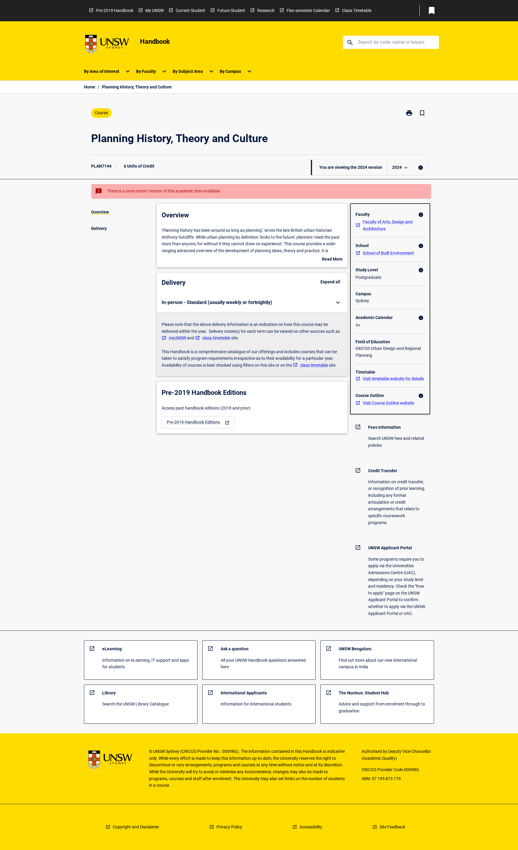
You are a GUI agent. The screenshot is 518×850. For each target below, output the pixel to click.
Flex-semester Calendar (308, 10)
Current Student (190, 10)
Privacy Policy (229, 827)
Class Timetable (356, 10)
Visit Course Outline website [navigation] (388, 403)
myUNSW (177, 338)
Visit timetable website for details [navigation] (393, 378)
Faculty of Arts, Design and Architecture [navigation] (387, 225)
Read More (332, 260)
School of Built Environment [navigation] (388, 253)
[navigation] (198, 422)
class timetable (216, 338)
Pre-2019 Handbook (114, 10)
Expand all (330, 281)
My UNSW (154, 10)
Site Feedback (392, 827)
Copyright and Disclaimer (136, 827)
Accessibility (310, 827)
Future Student (231, 10)
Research (266, 10)
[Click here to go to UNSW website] (107, 45)
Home (89, 87)
